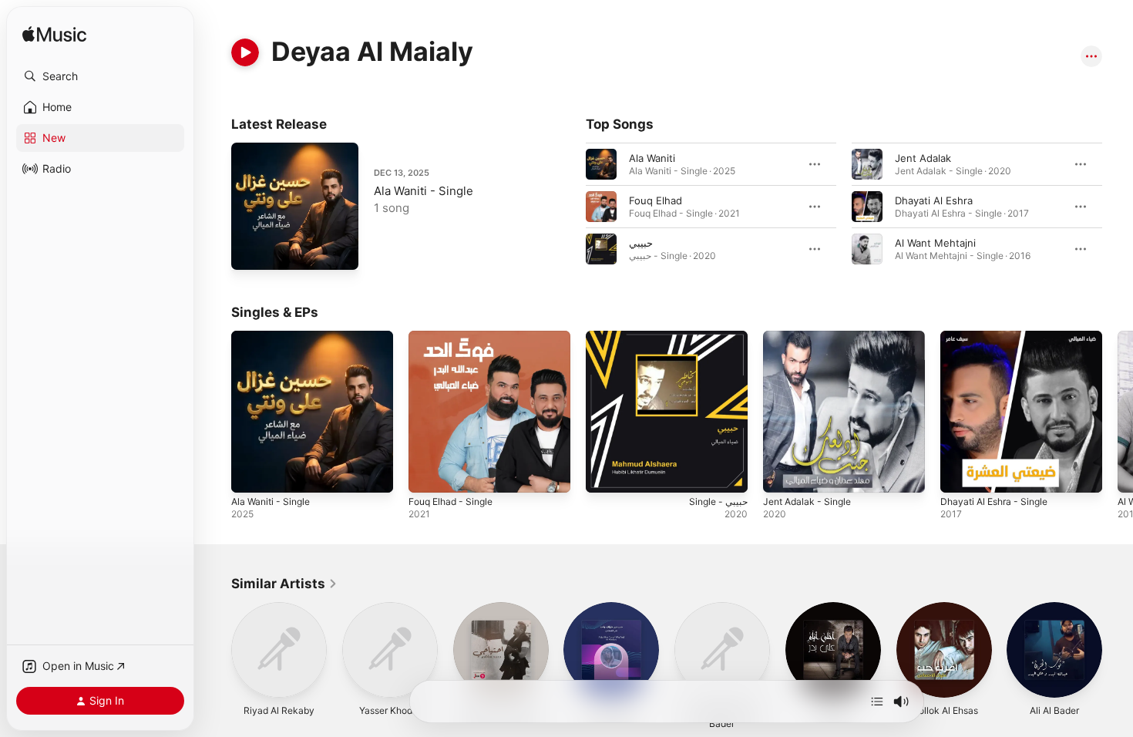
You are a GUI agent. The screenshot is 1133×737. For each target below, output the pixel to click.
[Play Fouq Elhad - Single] (427, 473)
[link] (284, 583)
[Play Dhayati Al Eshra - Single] (959, 473)
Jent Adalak (923, 158)
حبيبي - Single (618, 337)
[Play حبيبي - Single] (605, 473)
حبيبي (641, 243)
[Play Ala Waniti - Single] (250, 250)
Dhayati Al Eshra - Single (999, 337)
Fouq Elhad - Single (455, 337)
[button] (100, 76)
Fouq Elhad (655, 200)
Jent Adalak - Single (811, 337)
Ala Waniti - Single (423, 190)
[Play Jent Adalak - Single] (782, 473)
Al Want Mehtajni (935, 243)
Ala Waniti (652, 158)
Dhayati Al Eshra (934, 200)
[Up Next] (877, 701)
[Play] (245, 52)
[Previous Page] (570, 207)
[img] (54, 35)
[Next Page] (1117, 207)
